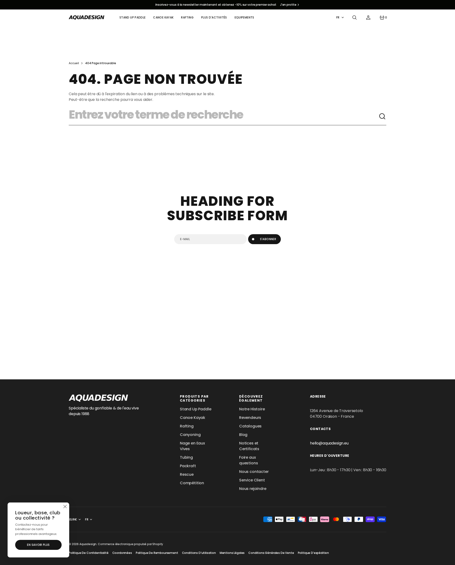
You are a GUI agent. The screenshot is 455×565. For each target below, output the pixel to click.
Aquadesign (87, 544)
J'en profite (288, 5)
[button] (354, 17)
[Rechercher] (382, 116)
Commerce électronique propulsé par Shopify (130, 544)
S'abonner (268, 239)
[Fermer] (65, 507)
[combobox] (224, 116)
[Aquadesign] (86, 17)
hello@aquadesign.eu (329, 443)
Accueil (74, 63)
